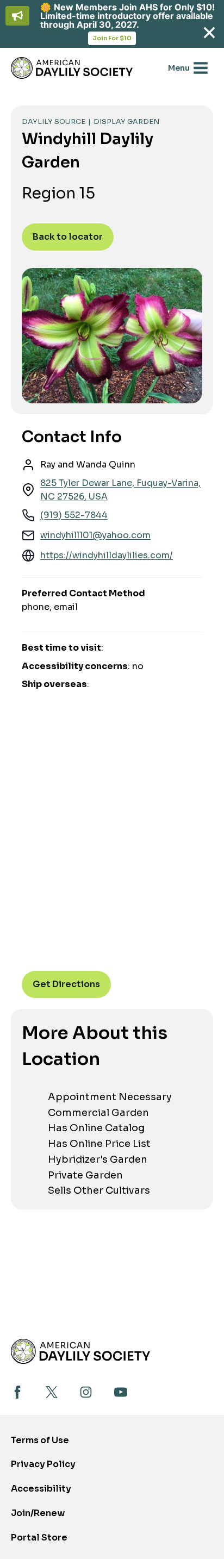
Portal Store (39, 1541)
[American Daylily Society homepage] (80, 1351)
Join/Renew (38, 1513)
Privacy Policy (43, 1464)
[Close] (209, 33)
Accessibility (41, 1488)
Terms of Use (40, 1440)
